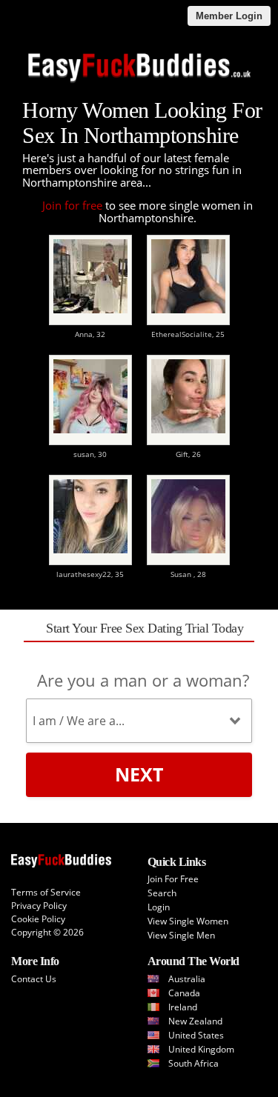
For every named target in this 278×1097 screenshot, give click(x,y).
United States (196, 1035)
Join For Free (173, 879)
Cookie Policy (38, 919)
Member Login (229, 15)
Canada (184, 993)
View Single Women (188, 921)
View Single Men (181, 935)
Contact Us (33, 979)
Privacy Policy (39, 905)
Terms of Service (46, 892)
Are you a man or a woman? (143, 680)
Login (159, 907)
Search (162, 893)
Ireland (182, 1007)
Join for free (72, 205)
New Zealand (195, 1021)
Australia (186, 979)
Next (139, 774)
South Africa (193, 1063)
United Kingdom (201, 1049)
